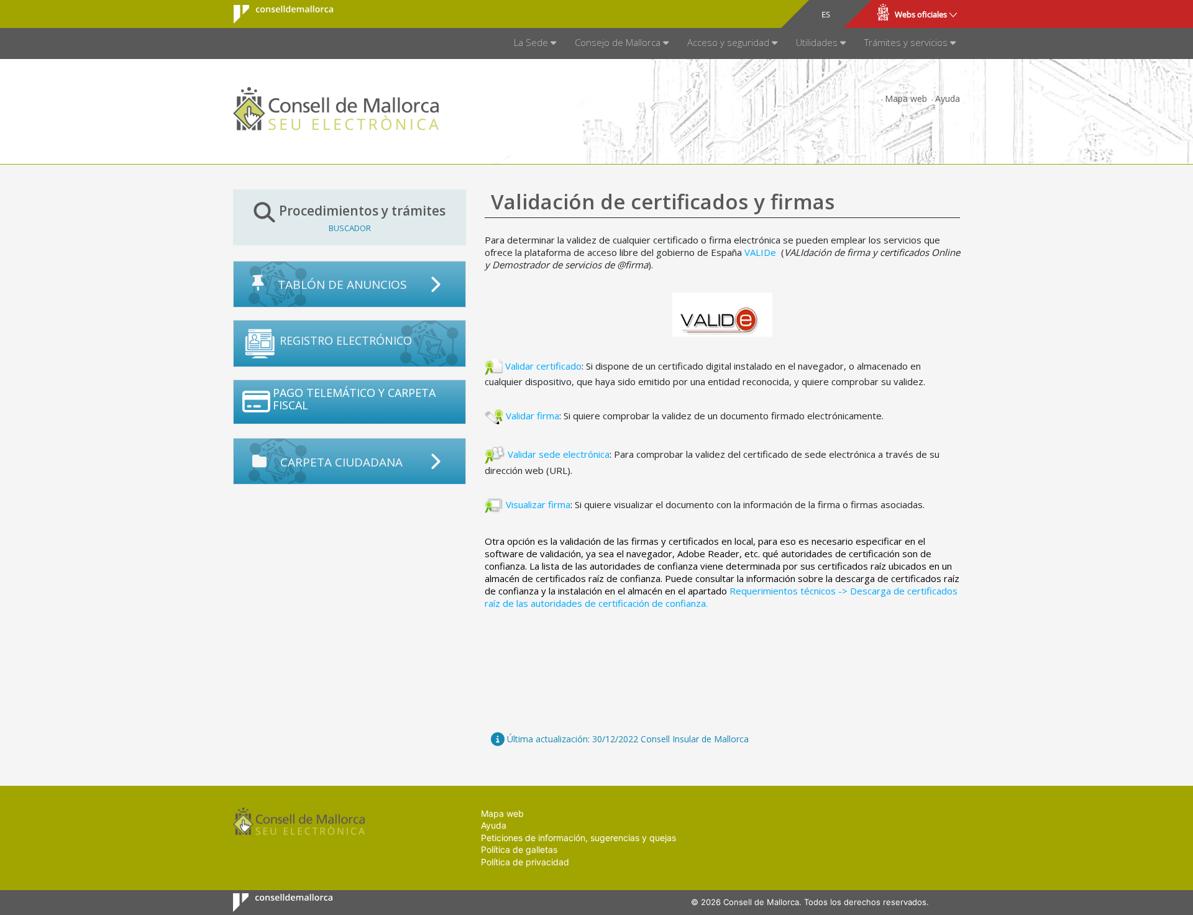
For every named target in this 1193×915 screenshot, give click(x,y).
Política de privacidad (525, 862)
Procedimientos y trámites (362, 217)
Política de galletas (519, 849)
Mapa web (906, 98)
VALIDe (760, 252)
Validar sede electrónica (559, 453)
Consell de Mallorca (276, 14)
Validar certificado (543, 365)
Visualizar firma (538, 504)
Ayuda (947, 98)
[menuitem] (535, 43)
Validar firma (532, 415)
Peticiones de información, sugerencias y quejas (578, 837)
